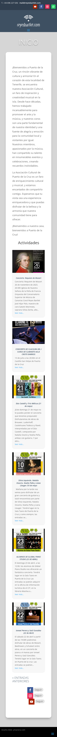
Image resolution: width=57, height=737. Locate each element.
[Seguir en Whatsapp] (53, 6)
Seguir (38, 689)
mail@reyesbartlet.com (30, 3)
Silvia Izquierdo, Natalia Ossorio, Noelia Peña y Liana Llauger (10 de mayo (28, 483)
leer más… (19, 313)
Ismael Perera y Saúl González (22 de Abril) (28, 631)
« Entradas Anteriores (20, 679)
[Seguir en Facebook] (41, 6)
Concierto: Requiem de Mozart (28, 278)
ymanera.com (19, 730)
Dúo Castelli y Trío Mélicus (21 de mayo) (28, 404)
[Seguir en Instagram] (47, 6)
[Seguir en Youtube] (35, 6)
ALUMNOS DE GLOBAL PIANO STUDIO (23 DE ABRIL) (28, 558)
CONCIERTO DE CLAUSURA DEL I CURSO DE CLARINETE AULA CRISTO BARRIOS (29, 352)
